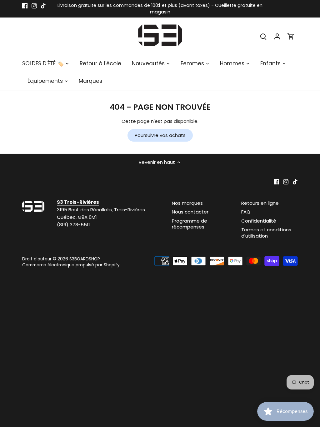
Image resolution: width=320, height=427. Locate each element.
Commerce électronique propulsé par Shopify (71, 265)
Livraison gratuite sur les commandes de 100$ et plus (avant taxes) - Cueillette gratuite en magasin (160, 8)
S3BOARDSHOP (84, 259)
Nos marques (187, 203)
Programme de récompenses (189, 224)
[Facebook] (25, 5)
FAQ (245, 211)
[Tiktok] (43, 5)
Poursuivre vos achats (160, 135)
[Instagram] (34, 5)
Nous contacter (190, 211)
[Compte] (277, 36)
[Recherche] (263, 36)
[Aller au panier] (291, 36)
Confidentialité (258, 221)
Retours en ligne (260, 203)
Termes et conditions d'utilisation (266, 232)
